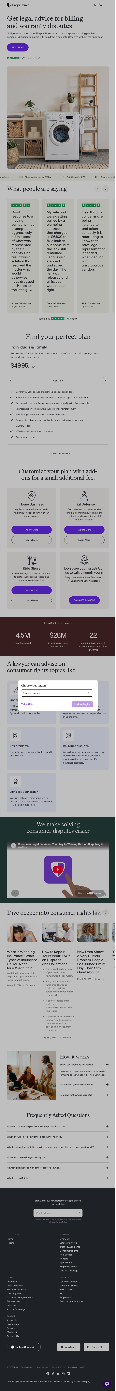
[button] (24, 1347)
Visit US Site (26, 704)
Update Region (81, 704)
